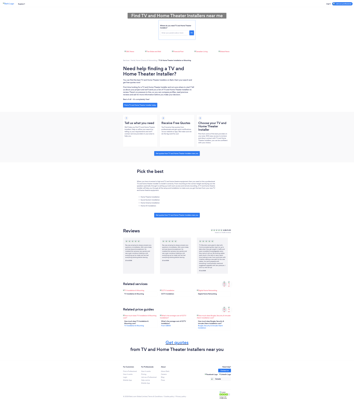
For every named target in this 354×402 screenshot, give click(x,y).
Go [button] (192, 33)
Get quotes (177, 342)
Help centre (145, 380)
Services (126, 60)
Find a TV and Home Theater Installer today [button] (140, 105)
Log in (328, 4)
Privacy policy (181, 396)
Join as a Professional (149, 377)
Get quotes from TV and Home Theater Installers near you (177, 153)
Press (163, 380)
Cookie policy (169, 396)
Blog (162, 377)
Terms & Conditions (155, 396)
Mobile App (127, 380)
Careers (164, 374)
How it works (128, 374)
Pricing (143, 374)
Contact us (225, 370)
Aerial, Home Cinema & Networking (144, 60)
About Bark (165, 371)
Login (125, 377)
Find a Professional (130, 371)
